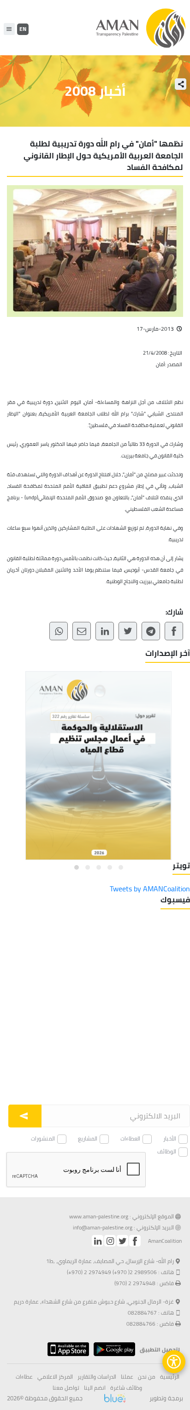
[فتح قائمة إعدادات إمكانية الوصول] (173, 1361)
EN (22, 28)
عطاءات (24, 1377)
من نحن (146, 1377)
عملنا (127, 1377)
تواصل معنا (66, 1388)
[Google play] (112, 1349)
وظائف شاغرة (126, 1388)
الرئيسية (169, 1377)
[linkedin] (97, 1240)
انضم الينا (95, 1388)
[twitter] (122, 1240)
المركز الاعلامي (55, 1377)
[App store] (66, 1349)
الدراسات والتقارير (96, 1377)
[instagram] (110, 1240)
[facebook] (135, 1240)
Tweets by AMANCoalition (150, 888)
